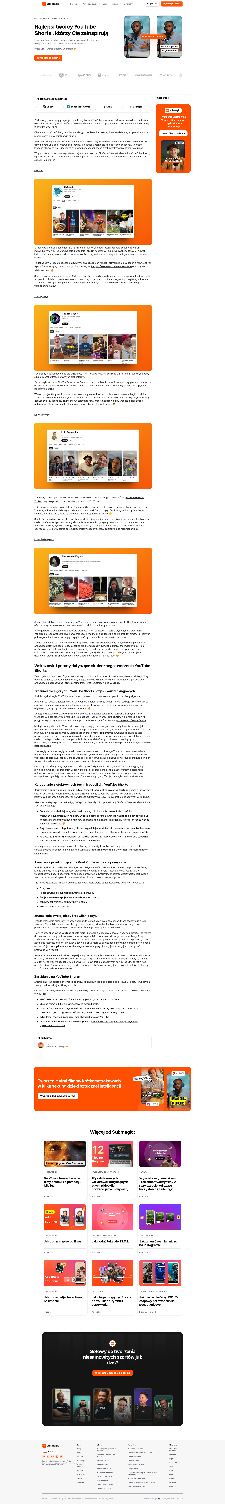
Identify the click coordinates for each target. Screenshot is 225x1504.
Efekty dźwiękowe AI (105, 1484)
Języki (79, 1478)
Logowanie (152, 4)
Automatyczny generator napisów (106, 1450)
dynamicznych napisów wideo (69, 815)
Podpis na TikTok (134, 1469)
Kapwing (172, 1486)
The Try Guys (41, 296)
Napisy (171, 1459)
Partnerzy (116, 4)
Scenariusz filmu (134, 1457)
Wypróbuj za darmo (172, 4)
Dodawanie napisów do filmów (106, 1455)
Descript (172, 1482)
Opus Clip (173, 1462)
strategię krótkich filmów (131, 720)
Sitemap (80, 1482)
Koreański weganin (44, 539)
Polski (50, 1452)
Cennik (106, 4)
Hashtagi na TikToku (136, 1465)
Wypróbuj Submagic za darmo (57, 1096)
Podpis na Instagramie (136, 1478)
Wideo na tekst (102, 1464)
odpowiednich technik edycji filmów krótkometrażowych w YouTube (89, 790)
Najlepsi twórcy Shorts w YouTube (54, 18)
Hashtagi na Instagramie (137, 1486)
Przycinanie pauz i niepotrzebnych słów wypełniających (71, 828)
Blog (36, 18)
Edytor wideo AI (103, 1460)
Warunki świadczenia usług (52, 1499)
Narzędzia (132, 1445)
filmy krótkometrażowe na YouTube (111, 266)
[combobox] (50, 1452)
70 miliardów (97, 132)
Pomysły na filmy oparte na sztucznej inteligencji (142, 1473)
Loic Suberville (42, 414)
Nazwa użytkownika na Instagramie (141, 1482)
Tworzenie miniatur (135, 1449)
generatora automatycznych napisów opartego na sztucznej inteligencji (80, 819)
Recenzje (81, 1461)
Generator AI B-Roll (104, 1476)
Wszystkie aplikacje (173, 1450)
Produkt (80, 1470)
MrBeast (38, 170)
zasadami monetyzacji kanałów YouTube (86, 1017)
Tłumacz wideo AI (104, 1488)
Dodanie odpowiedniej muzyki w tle (60, 811)
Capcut (172, 1478)
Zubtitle (172, 1467)
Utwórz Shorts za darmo (173, 133)
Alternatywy (173, 1445)
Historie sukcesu (80, 1465)
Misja (79, 1453)
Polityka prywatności (73, 1499)
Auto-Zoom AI (102, 1480)
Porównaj (172, 1455)
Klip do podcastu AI (104, 1468)
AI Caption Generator (105, 1472)
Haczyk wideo (133, 1461)
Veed (171, 1474)
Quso (171, 1470)
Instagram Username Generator (109, 849)
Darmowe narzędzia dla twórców (140, 1453)
